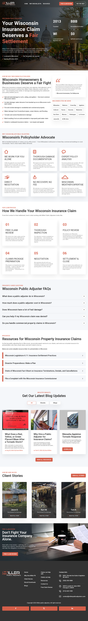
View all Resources (44, 460)
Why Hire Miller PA (30, 575)
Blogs (55, 403)
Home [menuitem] (26, 3)
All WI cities (65, 119)
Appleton (81, 105)
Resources (44, 580)
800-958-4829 (80, 3)
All (31, 403)
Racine (63, 110)
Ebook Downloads (30, 582)
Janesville (56, 119)
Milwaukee (56, 105)
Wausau (64, 114)
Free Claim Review (66, 3)
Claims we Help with (46, 573)
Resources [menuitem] (46, 3)
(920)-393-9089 (68, 580)
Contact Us (44, 584)
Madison (64, 105)
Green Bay (73, 105)
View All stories (78, 475)
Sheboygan (72, 114)
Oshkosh (55, 110)
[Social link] (15, 608)
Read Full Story (14, 515)
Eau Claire (56, 114)
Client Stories (28, 579)
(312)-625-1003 (68, 591)
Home (26, 572)
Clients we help (45, 577)
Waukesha (79, 110)
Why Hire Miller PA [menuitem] (35, 3)
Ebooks (42, 403)
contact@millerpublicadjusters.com (74, 596)
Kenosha (70, 110)
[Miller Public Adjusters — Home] (8, 3)
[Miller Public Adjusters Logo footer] (11, 584)
